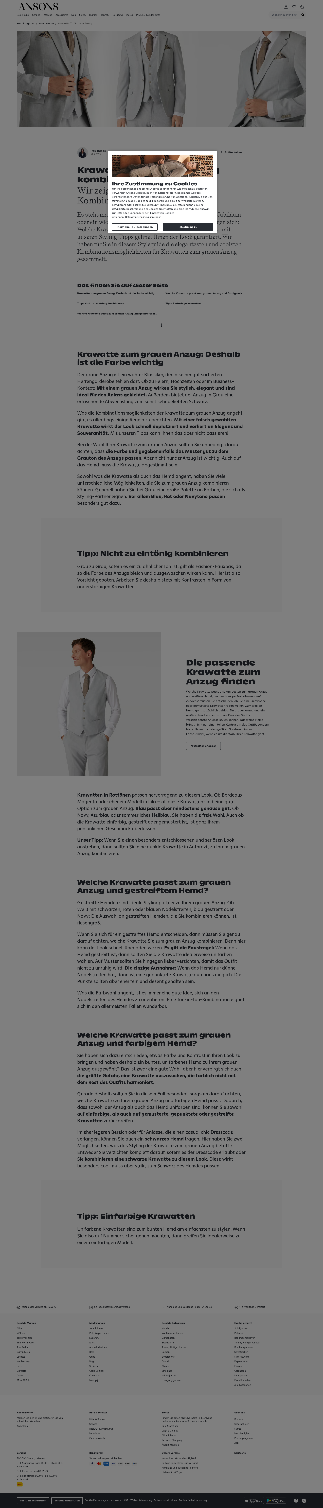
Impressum (155, 217)
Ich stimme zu (188, 227)
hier (141, 213)
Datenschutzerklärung (137, 217)
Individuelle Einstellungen (135, 227)
